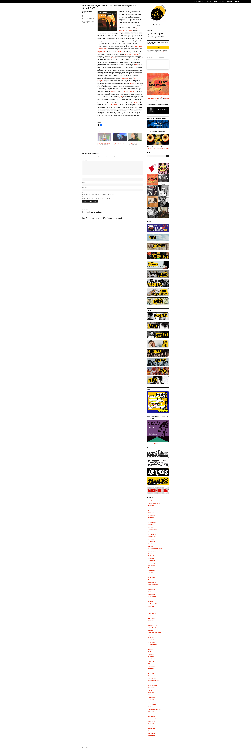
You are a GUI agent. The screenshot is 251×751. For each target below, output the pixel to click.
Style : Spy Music (86, 22)
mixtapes (166, 98)
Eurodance (121, 32)
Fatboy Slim (129, 30)
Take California (131, 97)
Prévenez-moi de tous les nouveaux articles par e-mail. (97, 198)
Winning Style (113, 101)
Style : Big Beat (91, 21)
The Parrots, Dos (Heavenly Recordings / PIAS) (119, 143)
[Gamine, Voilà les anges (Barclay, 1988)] (152, 190)
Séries (215, 1)
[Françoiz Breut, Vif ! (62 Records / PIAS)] (135, 137)
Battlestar (120, 51)
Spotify (152, 98)
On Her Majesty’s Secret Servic (129, 91)
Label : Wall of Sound (87, 19)
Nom (83, 177)
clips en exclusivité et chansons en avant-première (157, 148)
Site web (84, 187)
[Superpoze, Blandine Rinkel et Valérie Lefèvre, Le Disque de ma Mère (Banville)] (152, 201)
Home (195, 1)
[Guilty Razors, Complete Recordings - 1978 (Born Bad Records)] (152, 212)
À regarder (229, 1)
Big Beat (135, 20)
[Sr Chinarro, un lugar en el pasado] (163, 201)
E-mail (84, 182)
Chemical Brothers (114, 104)
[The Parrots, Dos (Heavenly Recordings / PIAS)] (120, 137)
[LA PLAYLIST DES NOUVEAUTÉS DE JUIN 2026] (152, 179)
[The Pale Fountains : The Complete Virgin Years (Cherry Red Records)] (163, 212)
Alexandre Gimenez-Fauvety (87, 12)
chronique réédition (87, 16)
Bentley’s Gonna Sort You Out (103, 53)
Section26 (85, 747)
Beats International (103, 48)
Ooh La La (126, 54)
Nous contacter (163, 51)
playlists (162, 97)
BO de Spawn (123, 37)
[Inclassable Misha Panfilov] (163, 190)
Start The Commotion (133, 54)
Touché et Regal (114, 57)
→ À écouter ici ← (158, 443)
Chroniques (200, 1)
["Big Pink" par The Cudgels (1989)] (163, 179)
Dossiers (237, 1)
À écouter (222, 1)
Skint (106, 45)
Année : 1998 (85, 18)
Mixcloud (161, 100)
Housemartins (138, 46)
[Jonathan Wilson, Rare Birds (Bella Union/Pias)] (104, 137)
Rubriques (208, 1)
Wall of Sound (112, 45)
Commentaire (86, 160)
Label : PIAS (91, 18)
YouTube (156, 98)
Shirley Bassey (125, 78)
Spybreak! (121, 96)
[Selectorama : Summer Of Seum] (163, 168)
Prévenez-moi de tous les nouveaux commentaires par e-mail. (98, 194)
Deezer (148, 98)
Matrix (136, 64)
